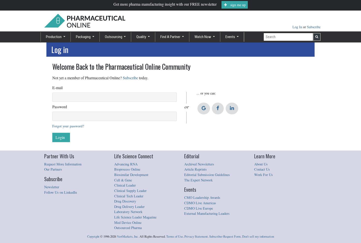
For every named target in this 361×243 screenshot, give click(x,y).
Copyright (93, 236)
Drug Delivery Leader (129, 206)
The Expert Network (198, 180)
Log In (297, 27)
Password (59, 106)
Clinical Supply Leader (130, 190)
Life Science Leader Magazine (135, 217)
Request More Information (63, 164)
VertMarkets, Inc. (128, 236)
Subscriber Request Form (225, 236)
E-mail (57, 87)
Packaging (83, 37)
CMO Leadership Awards (202, 197)
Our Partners (53, 169)
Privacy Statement (196, 236)
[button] (203, 108)
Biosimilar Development (131, 174)
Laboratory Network (128, 211)
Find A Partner (170, 37)
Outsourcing (114, 37)
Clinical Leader (125, 185)
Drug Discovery (125, 201)
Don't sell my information (258, 236)
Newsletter (51, 187)
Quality (141, 37)
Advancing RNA (126, 164)
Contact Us (262, 169)
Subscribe (313, 27)
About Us (261, 164)
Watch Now (203, 37)
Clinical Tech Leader (128, 196)
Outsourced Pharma (128, 227)
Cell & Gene (123, 180)
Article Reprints (195, 169)
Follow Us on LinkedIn (60, 192)
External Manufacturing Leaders (207, 213)
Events (230, 37)
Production (54, 37)
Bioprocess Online (127, 169)
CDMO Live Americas (200, 203)
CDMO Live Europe (198, 208)
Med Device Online (127, 222)
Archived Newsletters (199, 164)
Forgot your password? (68, 126)
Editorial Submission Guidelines (207, 174)
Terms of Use (174, 236)
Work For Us (263, 174)
